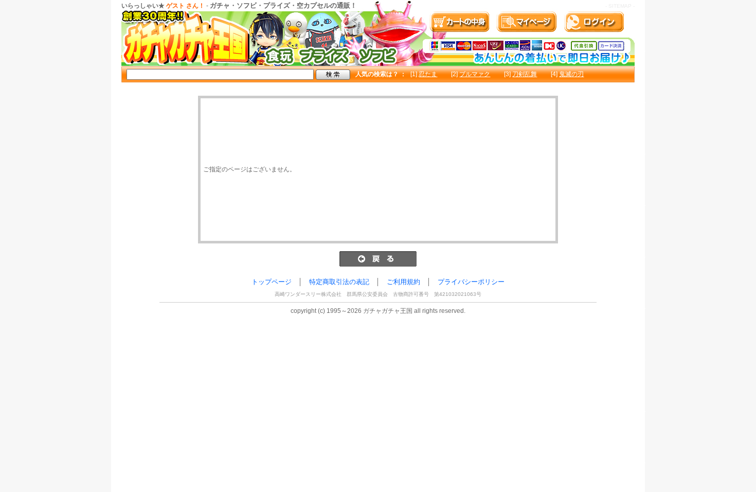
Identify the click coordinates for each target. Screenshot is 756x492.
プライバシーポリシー (471, 282)
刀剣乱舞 (524, 74)
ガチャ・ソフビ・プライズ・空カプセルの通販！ (283, 5)
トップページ (271, 282)
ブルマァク (474, 74)
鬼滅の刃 (571, 74)
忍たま (428, 74)
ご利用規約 (403, 282)
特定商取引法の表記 (339, 282)
